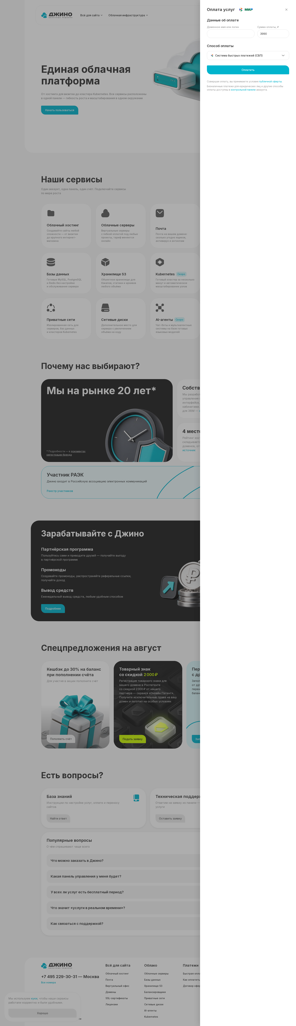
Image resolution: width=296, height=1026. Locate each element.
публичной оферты (270, 81)
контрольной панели (243, 89)
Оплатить (248, 70)
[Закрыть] (286, 9)
